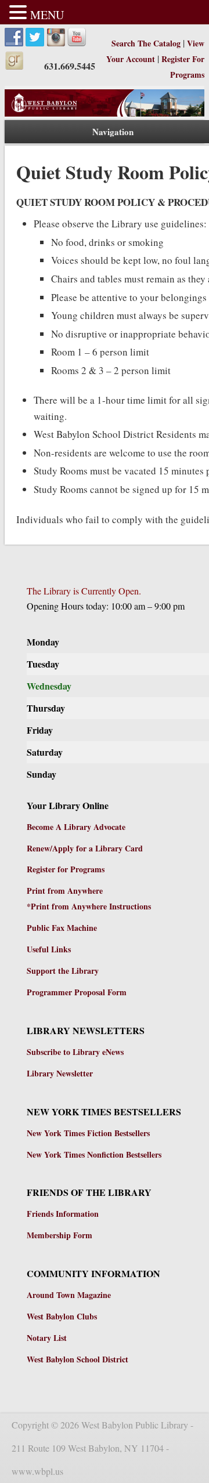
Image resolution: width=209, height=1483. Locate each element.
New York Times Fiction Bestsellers (88, 1133)
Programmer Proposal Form (77, 992)
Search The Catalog (147, 43)
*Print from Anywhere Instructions (89, 906)
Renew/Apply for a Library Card (85, 848)
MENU (47, 15)
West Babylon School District (77, 1359)
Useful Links (49, 949)
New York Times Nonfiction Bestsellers (94, 1154)
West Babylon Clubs (62, 1316)
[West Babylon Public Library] (104, 113)
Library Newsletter (60, 1073)
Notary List (47, 1338)
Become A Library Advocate (76, 827)
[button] (19, 13)
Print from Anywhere (65, 890)
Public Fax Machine (62, 928)
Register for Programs (66, 869)
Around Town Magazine (69, 1295)
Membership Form (59, 1235)
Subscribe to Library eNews (75, 1052)
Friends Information (63, 1214)
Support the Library (63, 971)
